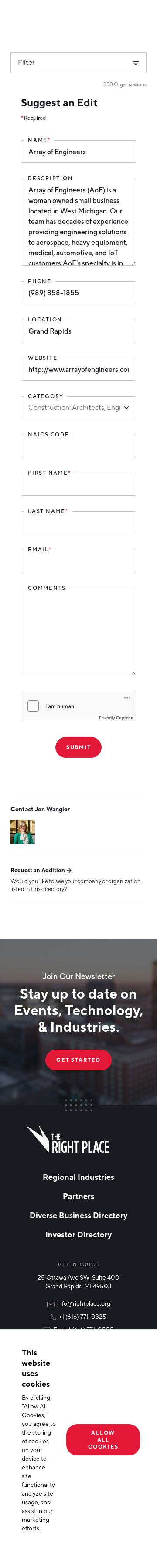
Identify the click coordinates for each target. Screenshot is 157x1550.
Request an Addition (37, 870)
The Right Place (67, 1139)
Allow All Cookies (103, 1439)
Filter (26, 62)
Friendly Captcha (116, 717)
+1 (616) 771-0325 (82, 1316)
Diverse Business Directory (78, 1215)
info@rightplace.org (83, 1303)
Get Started (78, 1060)
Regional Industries (78, 1177)
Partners (78, 1196)
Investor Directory (78, 1234)
